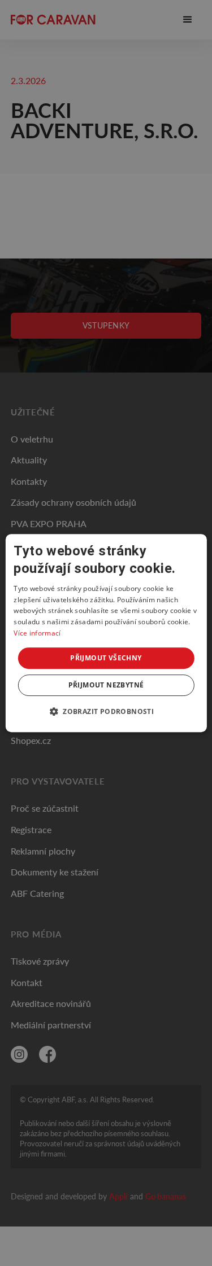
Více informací (37, 633)
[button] (106, 711)
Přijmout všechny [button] (105, 658)
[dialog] (105, 633)
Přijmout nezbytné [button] (106, 685)
